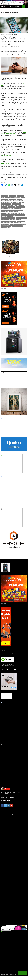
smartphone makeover (7, 216)
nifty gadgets (11, 207)
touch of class (5, 224)
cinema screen (16, 197)
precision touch (13, 211)
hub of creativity (17, 203)
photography (17, 208)
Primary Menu (26, 6)
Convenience (5, 199)
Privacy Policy (3, 974)
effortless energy (18, 200)
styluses (18, 219)
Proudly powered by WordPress (11, 974)
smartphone (21, 213)
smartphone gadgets (20, 214)
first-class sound (6, 202)
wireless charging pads (17, 225)
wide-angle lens (22, 224)
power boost (5, 211)
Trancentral (13, 224)
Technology (17, 222)
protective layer (6, 213)
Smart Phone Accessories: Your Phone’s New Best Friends (13, 41)
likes (15, 205)
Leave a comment (16, 46)
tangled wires (5, 221)
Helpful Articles (5, 34)
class (23, 197)
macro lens (20, 205)
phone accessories (20, 207)
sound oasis (12, 219)
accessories (4, 196)
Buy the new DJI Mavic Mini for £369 (8, 669)
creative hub (13, 199)
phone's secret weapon (7, 208)
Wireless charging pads (6, 163)
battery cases (20, 196)
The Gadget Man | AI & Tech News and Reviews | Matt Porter (11, 7)
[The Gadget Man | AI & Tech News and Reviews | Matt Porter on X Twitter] (5, 805)
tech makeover (21, 221)
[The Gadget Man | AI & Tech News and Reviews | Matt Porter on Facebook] (2, 805)
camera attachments (6, 197)
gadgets (21, 202)
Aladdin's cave (12, 196)
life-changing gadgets (7, 205)
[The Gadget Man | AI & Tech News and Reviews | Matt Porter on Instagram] (8, 805)
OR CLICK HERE (5, 800)
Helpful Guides (13, 34)
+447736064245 (9, 797)
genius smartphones (6, 203)
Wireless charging (6, 225)
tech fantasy (13, 221)
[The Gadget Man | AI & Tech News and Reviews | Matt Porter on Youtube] (11, 805)
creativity (19, 199)
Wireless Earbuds (6, 227)
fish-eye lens (15, 202)
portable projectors (18, 210)
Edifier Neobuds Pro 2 (7, 155)
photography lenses (6, 210)
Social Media (4, 219)
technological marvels (7, 222)
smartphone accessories (7, 214)
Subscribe (22, 973)
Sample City (14, 213)
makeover (4, 207)
